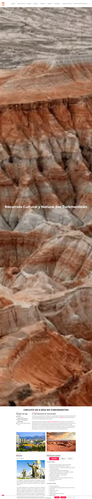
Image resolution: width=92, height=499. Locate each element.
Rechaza (63, 497)
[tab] (54, 458)
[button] (89, 3)
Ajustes (69, 497)
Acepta (57, 497)
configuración (48, 497)
